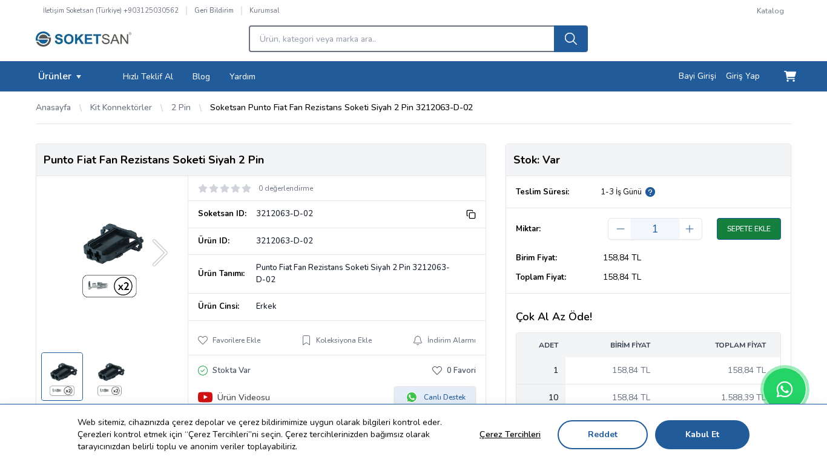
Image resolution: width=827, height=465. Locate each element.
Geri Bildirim (214, 10)
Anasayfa (53, 107)
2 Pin (181, 107)
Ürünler (54, 76)
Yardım (242, 76)
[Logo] (83, 42)
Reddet (603, 434)
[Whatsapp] (784, 389)
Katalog (770, 11)
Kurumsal (264, 10)
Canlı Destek (445, 397)
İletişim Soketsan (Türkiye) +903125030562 (111, 10)
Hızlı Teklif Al (148, 76)
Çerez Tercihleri (510, 434)
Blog (201, 76)
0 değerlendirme (286, 188)
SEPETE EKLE (749, 229)
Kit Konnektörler (121, 107)
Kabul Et (702, 434)
